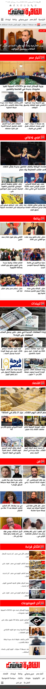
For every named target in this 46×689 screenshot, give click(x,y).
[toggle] (2, 19)
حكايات (20, 678)
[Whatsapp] (25, 5)
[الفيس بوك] (14, 5)
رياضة (14, 19)
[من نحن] (32, 5)
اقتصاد (36, 383)
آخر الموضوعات (30, 603)
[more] (35, 5)
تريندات (8, 19)
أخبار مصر (33, 19)
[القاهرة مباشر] (25, 12)
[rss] (28, 5)
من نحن (19, 682)
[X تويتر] (17, 5)
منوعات (28, 678)
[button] (4, 41)
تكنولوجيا (36, 678)
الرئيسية (42, 19)
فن (38, 461)
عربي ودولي (23, 19)
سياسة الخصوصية (9, 678)
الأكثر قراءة (32, 547)
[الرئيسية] (10, 5)
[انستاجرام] (21, 5)
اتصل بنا (27, 682)
